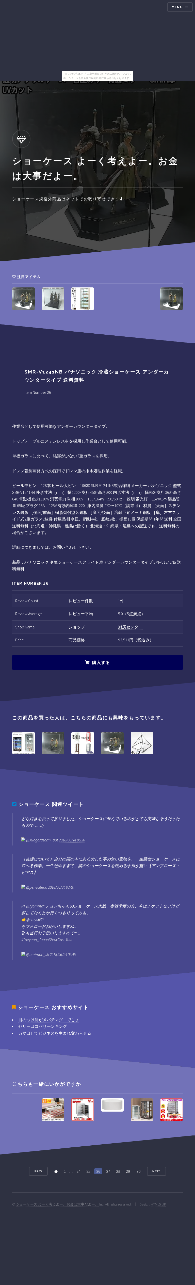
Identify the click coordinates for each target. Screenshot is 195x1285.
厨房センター (130, 626)
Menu (177, 7)
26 (98, 1171)
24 (78, 1171)
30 (139, 1171)
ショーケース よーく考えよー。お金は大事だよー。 (57, 1204)
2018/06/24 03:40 (61, 887)
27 (108, 1171)
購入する (101, 662)
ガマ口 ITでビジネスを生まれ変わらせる (54, 1033)
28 (118, 1171)
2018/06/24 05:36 (72, 839)
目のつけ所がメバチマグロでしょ (48, 1019)
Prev (38, 1171)
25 (88, 1171)
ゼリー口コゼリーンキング (42, 1026)
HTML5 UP (158, 1204)
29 (128, 1171)
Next (156, 1171)
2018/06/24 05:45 (63, 954)
